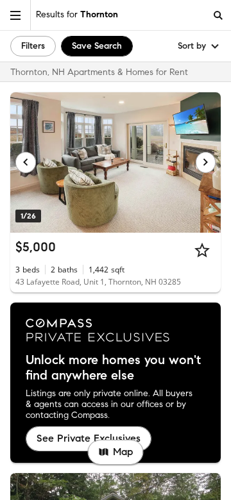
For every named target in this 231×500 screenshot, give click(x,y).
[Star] (202, 250)
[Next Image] (206, 162)
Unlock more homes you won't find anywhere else (113, 368)
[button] (15, 15)
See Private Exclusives (89, 438)
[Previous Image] (25, 162)
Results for (77, 14)
